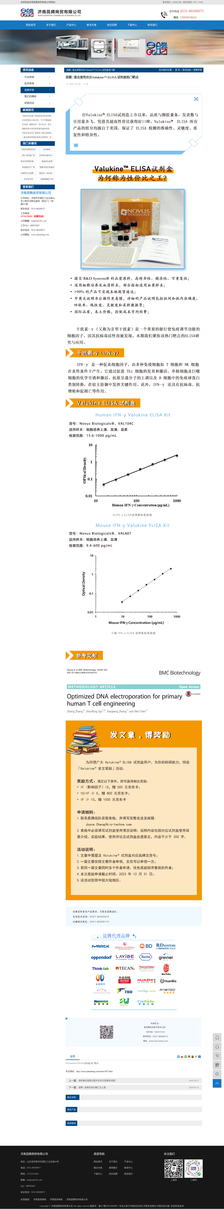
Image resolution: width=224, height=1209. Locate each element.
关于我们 (51, 25)
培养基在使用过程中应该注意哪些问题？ (97, 1080)
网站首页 (31, 25)
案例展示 (113, 1168)
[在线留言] (217, 1074)
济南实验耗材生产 (28, 149)
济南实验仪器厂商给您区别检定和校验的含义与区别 (38, 116)
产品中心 (71, 25)
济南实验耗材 (149, 1206)
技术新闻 (29, 83)
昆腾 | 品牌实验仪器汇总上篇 (92, 1087)
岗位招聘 (112, 25)
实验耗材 (47, 149)
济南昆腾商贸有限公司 (77, 1199)
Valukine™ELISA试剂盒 (79, 1063)
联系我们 (167, 2)
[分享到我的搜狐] (192, 1057)
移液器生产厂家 (28, 167)
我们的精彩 (30, 96)
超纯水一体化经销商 (47, 173)
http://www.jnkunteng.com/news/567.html (94, 1071)
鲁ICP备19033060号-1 (108, 1206)
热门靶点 (94, 1063)
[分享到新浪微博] (182, 1057)
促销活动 (29, 103)
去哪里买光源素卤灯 (28, 173)
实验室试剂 (28, 179)
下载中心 (132, 25)
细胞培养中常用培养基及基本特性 (36, 129)
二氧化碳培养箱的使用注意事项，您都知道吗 (38, 137)
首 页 (177, 70)
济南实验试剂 (136, 1206)
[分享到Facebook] (199, 1057)
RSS (195, 2)
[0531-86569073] (217, 1056)
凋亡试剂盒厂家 (28, 155)
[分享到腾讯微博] (196, 1057)
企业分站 (177, 2)
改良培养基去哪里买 (28, 161)
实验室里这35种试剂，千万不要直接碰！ (38, 120)
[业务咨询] (217, 1037)
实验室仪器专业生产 (47, 155)
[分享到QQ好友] (189, 1057)
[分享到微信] (185, 1057)
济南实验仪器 (163, 1206)
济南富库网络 (39, 1199)
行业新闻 (29, 77)
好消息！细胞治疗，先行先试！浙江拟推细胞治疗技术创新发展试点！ (38, 124)
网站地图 (187, 2)
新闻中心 (128, 1168)
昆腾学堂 (29, 90)
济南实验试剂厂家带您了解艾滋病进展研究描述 (38, 133)
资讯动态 (186, 70)
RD (67, 1063)
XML (201, 2)
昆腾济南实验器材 (47, 167)
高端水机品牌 (46, 161)
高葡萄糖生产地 (47, 179)
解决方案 (91, 25)
